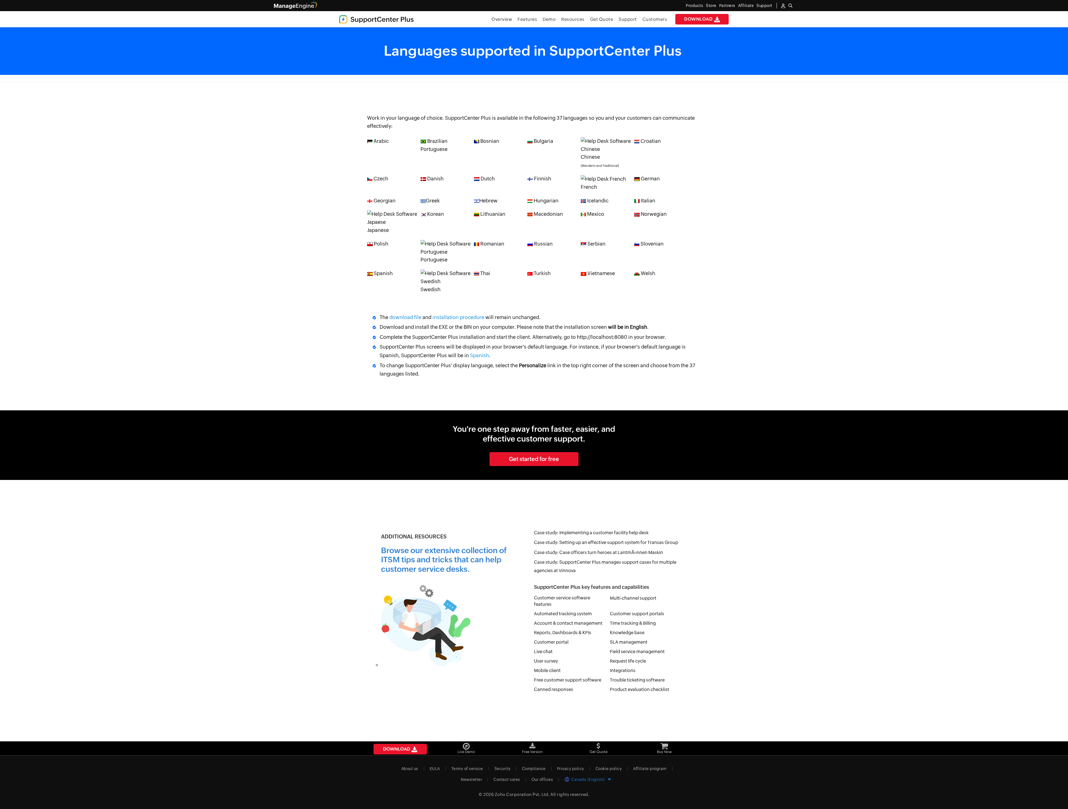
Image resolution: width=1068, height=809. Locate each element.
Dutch (487, 179)
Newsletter (471, 779)
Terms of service (467, 769)
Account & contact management (568, 623)
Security (503, 769)
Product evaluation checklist (639, 689)
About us (409, 769)
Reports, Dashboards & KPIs (562, 632)
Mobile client (547, 670)
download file (405, 317)
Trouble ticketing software (637, 680)
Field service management (637, 651)
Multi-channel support (633, 598)
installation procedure (458, 317)
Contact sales (506, 779)
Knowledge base (627, 632)
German (650, 179)
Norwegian (653, 214)
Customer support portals (637, 613)
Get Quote (601, 19)
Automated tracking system (563, 613)
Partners (727, 5)
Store (711, 5)
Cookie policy (608, 769)
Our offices (542, 779)
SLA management (628, 642)
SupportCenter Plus (384, 79)
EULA (435, 769)
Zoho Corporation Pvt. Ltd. (522, 794)
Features (527, 19)
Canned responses (553, 689)
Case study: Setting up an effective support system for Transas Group (606, 542)
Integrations (623, 670)
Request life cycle (628, 661)
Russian (543, 244)
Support (628, 19)
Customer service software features (562, 601)
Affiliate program (650, 769)
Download (699, 19)
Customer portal (551, 642)
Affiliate (746, 5)
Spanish (383, 273)
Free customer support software (567, 680)
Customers (654, 19)
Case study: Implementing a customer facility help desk (591, 532)
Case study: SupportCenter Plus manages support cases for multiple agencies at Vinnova (605, 566)
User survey (546, 661)
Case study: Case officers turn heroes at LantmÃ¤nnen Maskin (598, 552)
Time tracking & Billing (633, 623)
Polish (380, 244)
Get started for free (534, 459)
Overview (501, 19)
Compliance (534, 769)
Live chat (543, 651)
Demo (549, 19)
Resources (573, 19)
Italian (647, 201)
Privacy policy (570, 769)
